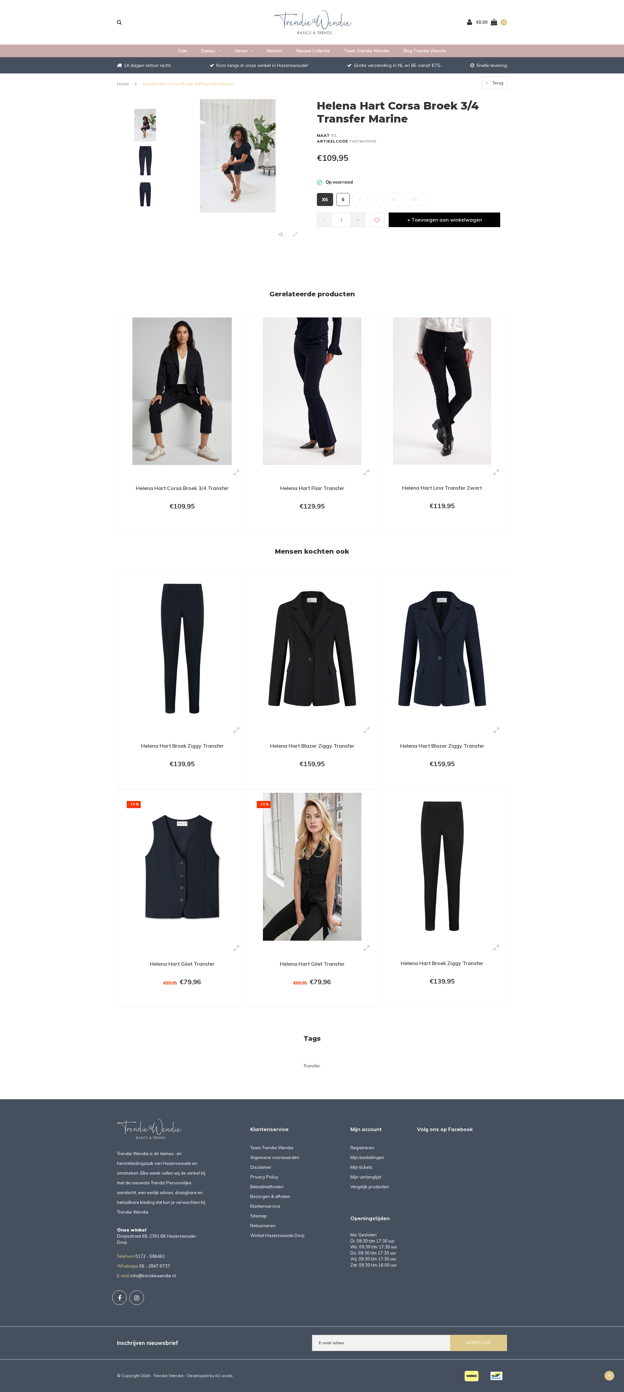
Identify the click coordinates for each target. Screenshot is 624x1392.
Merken (274, 50)
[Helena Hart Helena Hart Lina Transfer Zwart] (442, 390)
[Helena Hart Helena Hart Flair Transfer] (312, 390)
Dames (208, 50)
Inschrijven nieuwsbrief (147, 1342)
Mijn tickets (361, 1167)
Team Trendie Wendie (366, 50)
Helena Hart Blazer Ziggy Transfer (312, 745)
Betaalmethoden (267, 1186)
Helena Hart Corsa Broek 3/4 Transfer (182, 488)
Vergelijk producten (369, 1186)
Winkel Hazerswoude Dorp (277, 1235)
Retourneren (263, 1225)
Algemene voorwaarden (274, 1157)
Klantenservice (265, 1206)
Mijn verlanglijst (365, 1176)
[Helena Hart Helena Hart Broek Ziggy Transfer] (182, 648)
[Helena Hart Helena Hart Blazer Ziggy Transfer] (312, 648)
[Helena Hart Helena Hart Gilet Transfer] (182, 866)
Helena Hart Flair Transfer (312, 488)
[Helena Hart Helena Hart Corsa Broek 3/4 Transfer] (182, 390)
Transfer (312, 1065)
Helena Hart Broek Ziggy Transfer (182, 745)
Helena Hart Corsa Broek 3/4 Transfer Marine (188, 83)
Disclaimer (260, 1167)
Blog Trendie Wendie (424, 50)
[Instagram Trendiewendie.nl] (136, 1297)
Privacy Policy (264, 1176)
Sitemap (258, 1215)
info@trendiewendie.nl (153, 1275)
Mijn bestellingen (367, 1157)
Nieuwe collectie (313, 50)
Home (123, 83)
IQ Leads (224, 1375)
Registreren (362, 1147)
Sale (182, 50)
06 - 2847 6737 (154, 1266)
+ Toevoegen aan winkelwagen (444, 220)
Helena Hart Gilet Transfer (182, 963)
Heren (241, 50)
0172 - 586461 (150, 1256)
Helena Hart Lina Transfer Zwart (442, 487)
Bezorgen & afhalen (270, 1196)
